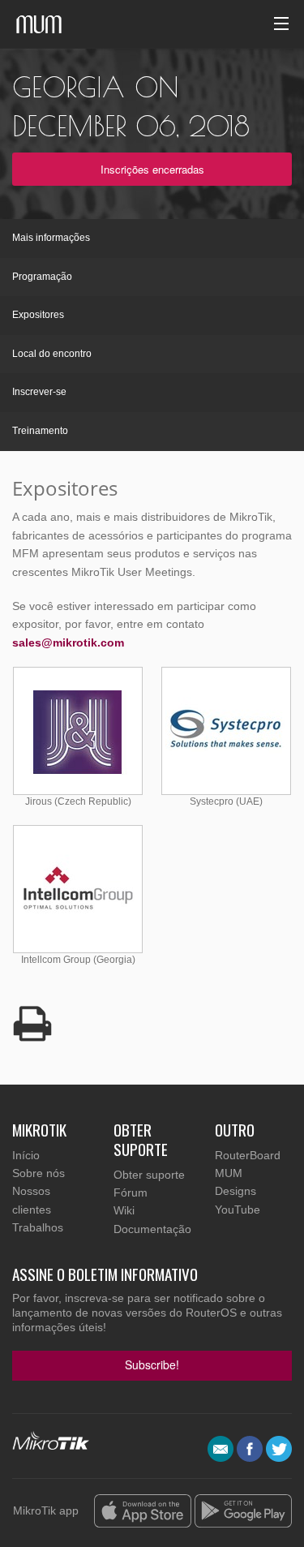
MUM (228, 1173)
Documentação (152, 1229)
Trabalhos (37, 1227)
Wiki (124, 1210)
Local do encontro (52, 353)
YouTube (237, 1209)
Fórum (130, 1192)
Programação (42, 276)
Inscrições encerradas (152, 169)
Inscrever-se (39, 391)
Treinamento (40, 430)
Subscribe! (152, 1364)
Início (26, 1155)
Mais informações (51, 237)
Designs (235, 1190)
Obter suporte (149, 1174)
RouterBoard (247, 1155)
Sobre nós (38, 1173)
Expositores (38, 314)
